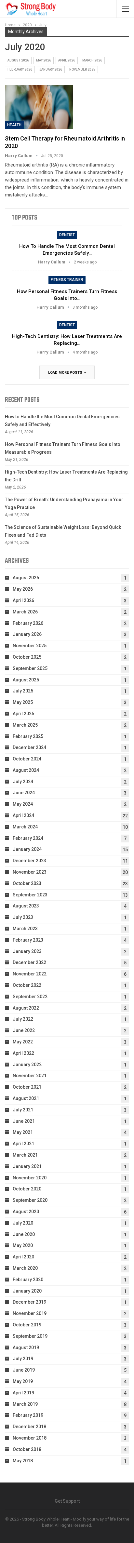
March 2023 (25, 928)
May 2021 (23, 1132)
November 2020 (30, 1177)
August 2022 (26, 1008)
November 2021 (30, 1075)
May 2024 (23, 804)
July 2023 (23, 917)
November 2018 (30, 1438)
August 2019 (26, 1347)
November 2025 (82, 69)
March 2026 (92, 60)
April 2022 (23, 1053)
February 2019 (28, 1415)
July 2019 (23, 1358)
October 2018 (27, 1449)
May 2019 (23, 1381)
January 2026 (50, 69)
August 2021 (26, 1098)
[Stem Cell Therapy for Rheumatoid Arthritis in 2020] (39, 107)
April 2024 (23, 815)
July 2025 (23, 690)
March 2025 (25, 725)
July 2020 (23, 1223)
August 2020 (26, 1211)
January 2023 (27, 951)
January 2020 (27, 1291)
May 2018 (23, 1460)
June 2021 (24, 1121)
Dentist (67, 235)
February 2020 (28, 1279)
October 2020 (27, 1188)
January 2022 (27, 1064)
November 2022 (30, 973)
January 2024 (27, 849)
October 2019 (27, 1324)
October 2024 (27, 758)
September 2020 (30, 1200)
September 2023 (30, 894)
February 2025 (28, 736)
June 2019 (24, 1370)
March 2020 (25, 1268)
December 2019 (29, 1302)
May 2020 (23, 1245)
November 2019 (30, 1313)
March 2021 (25, 1155)
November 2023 (30, 872)
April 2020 (23, 1256)
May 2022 (23, 1041)
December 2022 (29, 962)
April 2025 (23, 713)
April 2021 (23, 1143)
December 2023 (29, 860)
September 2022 (30, 996)
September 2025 (30, 668)
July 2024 (23, 781)
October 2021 (27, 1087)
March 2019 (25, 1404)
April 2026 (66, 60)
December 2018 (29, 1426)
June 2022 (24, 1030)
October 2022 (27, 985)
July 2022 (23, 1019)
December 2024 (29, 747)
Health (14, 125)
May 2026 (43, 60)
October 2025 (27, 657)
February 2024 (28, 838)
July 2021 (23, 1109)
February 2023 (28, 940)
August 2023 (26, 905)
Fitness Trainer (67, 279)
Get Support (67, 1501)
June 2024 (24, 792)
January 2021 (27, 1166)
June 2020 (24, 1234)
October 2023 (27, 883)
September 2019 (30, 1336)
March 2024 (25, 826)
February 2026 (19, 69)
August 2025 (26, 679)
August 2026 (18, 60)
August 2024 (26, 770)
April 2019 (23, 1392)
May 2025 (23, 702)
